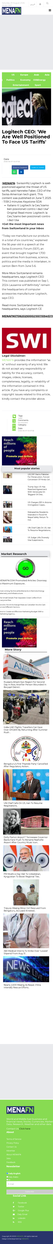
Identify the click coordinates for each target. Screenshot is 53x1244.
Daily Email (22, 1214)
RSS (19, 1222)
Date (6, 159)
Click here (24, 1128)
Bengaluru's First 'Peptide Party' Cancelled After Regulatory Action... (26, 765)
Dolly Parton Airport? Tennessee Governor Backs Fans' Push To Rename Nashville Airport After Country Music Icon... (26, 840)
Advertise (10, 1151)
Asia (47, 75)
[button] (40, 4)
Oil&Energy (42, 80)
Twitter (20, 1206)
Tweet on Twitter (37, 167)
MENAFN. (20, 1236)
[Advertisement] (26, 41)
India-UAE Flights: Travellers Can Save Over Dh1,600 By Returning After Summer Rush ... (26, 730)
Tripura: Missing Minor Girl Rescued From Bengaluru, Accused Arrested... (25, 909)
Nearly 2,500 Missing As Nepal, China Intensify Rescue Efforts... (22, 986)
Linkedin (21, 1218)
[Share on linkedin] (21, 172)
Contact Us (11, 1147)
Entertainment (17, 85)
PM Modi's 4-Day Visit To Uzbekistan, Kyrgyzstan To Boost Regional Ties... (22, 875)
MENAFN (9, 183)
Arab (36, 75)
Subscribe (29, 1192)
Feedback (10, 1162)
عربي (32, 4)
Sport (36, 85)
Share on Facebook (20, 167)
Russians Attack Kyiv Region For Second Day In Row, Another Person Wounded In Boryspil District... (25, 684)
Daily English (14, 1173)
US (9, 75)
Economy (25, 80)
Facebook (22, 1203)
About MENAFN (13, 1154)
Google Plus (23, 1210)
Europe (24, 75)
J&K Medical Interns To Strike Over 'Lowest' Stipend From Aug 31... (26, 952)
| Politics (9, 80)
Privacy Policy (12, 1143)
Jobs (8, 1158)
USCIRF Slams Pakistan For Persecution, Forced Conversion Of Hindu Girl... (39, 477)
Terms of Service (13, 1139)
